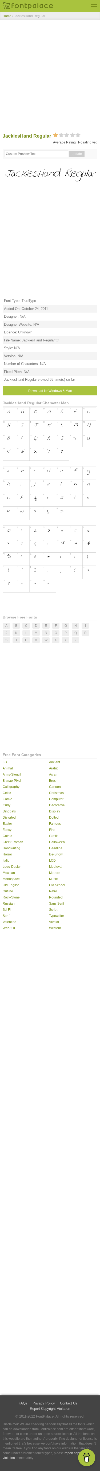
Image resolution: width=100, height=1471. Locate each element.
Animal (8, 768)
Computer (56, 799)
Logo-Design (12, 867)
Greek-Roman (13, 842)
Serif (6, 916)
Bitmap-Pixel (12, 781)
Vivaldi (54, 922)
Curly (6, 805)
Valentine (9, 922)
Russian (9, 903)
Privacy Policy (44, 1403)
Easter (7, 824)
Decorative (57, 805)
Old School (57, 885)
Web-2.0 (9, 928)
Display (54, 811)
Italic (6, 860)
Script (53, 910)
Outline (8, 891)
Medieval (55, 867)
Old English (11, 885)
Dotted (54, 817)
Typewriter (56, 916)
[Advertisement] (50, 78)
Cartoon (55, 787)
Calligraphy (11, 787)
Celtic (7, 793)
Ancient (54, 762)
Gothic (7, 836)
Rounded (56, 897)
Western (55, 928)
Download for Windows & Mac (50, 391)
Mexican (9, 873)
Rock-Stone (11, 897)
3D (5, 762)
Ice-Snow (56, 854)
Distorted (9, 817)
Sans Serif (56, 903)
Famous (55, 824)
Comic (7, 799)
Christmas (56, 793)
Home (7, 16)
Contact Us (68, 1403)
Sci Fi (7, 910)
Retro (53, 891)
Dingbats (9, 811)
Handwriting (11, 848)
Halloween (57, 842)
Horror (7, 854)
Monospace (11, 879)
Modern (54, 873)
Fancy (7, 830)
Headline (55, 848)
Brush (53, 781)
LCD (52, 860)
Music (53, 879)
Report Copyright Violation (50, 1409)
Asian (53, 774)
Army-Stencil (12, 774)
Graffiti (53, 836)
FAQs (23, 1403)
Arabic (53, 768)
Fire (52, 830)
